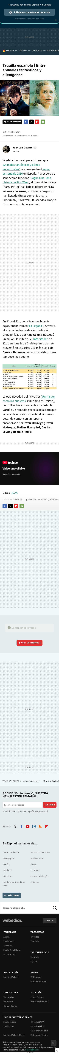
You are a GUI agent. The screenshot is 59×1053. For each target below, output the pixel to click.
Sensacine (35, 957)
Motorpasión (36, 977)
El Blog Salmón (37, 997)
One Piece (23, 50)
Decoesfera (8, 1001)
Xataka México (9, 1022)
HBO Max (7, 876)
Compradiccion (10, 1006)
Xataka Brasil (8, 1026)
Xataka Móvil (8, 941)
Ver (31, 642)
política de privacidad (38, 811)
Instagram (33, 825)
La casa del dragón (39, 876)
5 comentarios (14, 121)
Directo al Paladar (11, 977)
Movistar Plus (37, 858)
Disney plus (8, 858)
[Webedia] (12, 922)
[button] (24, 147)
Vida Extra (35, 941)
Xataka (6, 937)
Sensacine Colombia (39, 1030)
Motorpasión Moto (39, 981)
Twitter (31, 122)
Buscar (55, 908)
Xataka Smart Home (12, 950)
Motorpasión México (39, 1035)
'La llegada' (35, 326)
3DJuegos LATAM (38, 1022)
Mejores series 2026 (31, 781)
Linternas (10, 50)
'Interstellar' (40, 339)
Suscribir (50, 804)
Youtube (27, 825)
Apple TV (7, 870)
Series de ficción (11, 852)
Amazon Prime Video (40, 852)
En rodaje (18, 499)
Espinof (34, 961)
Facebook (26, 122)
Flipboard (37, 122)
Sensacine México (38, 1026)
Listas (33, 864)
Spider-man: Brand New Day (14, 884)
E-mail (43, 122)
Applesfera (7, 945)
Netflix (6, 864)
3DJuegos (35, 937)
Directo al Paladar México (14, 1035)
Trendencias (8, 997)
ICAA (14, 492)
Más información (32, 1049)
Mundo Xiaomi (9, 954)
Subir (47, 920)
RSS (40, 825)
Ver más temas (11, 895)
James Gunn (37, 50)
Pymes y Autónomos (39, 1001)
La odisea (35, 870)
